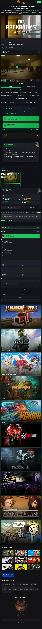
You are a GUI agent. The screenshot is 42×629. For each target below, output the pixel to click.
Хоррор (10, 44)
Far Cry (23, 294)
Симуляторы (19, 584)
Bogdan (5, 52)
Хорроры (19, 586)
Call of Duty (23, 289)
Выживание (20, 44)
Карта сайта (12, 619)
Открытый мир (25, 584)
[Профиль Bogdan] (2, 52)
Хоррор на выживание (34, 166)
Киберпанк (3, 283)
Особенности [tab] (31, 86)
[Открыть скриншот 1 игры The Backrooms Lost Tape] (7, 80)
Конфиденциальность (21, 622)
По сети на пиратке (6, 586)
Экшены (35, 584)
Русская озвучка (26, 586)
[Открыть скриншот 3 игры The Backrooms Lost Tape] (17, 80)
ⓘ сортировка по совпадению (35, 170)
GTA (2, 289)
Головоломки (18, 166)
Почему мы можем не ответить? (28, 212)
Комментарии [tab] (11, 207)
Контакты (31, 619)
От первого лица (15, 44)
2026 (37, 589)
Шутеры (13, 584)
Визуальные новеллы (13, 283)
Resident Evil (4, 294)
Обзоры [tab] (31, 207)
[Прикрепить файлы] (14, 220)
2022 (28, 166)
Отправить (6, 220)
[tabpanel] (21, 92)
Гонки (10, 589)
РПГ (31, 584)
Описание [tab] (11, 86)
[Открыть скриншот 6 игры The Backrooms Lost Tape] (32, 80)
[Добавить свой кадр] (40, 80)
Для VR (32, 586)
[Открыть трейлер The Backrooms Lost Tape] (3, 80)
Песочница (4, 589)
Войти (40, 2)
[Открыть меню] (2, 2)
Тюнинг (7, 283)
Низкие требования (6, 584)
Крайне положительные (23, 589)
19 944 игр (38, 231)
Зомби (3, 592)
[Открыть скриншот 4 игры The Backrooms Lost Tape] (22, 80)
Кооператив (9, 592)
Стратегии (13, 586)
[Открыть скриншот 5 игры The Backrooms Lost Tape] (27, 80)
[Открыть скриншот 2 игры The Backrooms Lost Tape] (12, 80)
